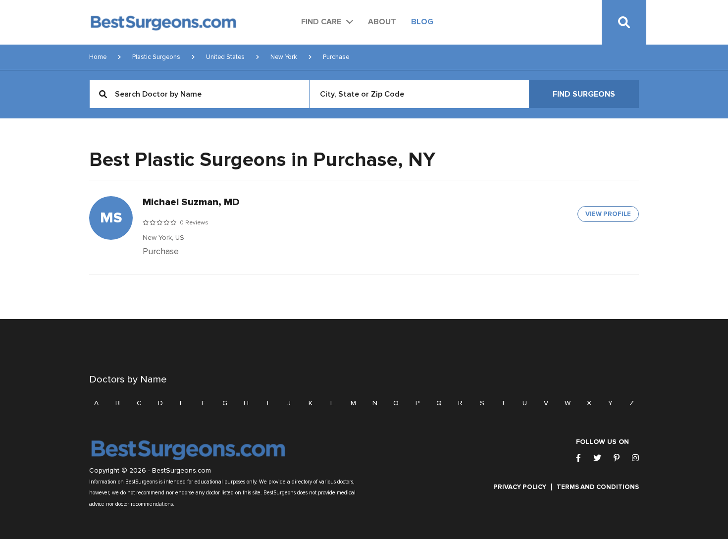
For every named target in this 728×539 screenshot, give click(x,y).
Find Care (321, 22)
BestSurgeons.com (181, 471)
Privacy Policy (519, 487)
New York (283, 57)
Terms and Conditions (598, 487)
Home (97, 57)
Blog (422, 22)
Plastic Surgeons (156, 57)
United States (225, 57)
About (382, 22)
